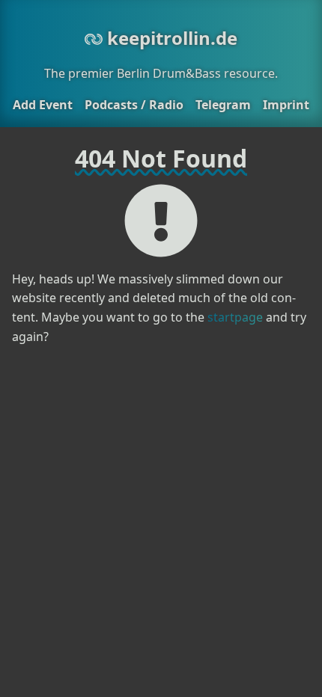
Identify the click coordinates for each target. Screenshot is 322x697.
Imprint (286, 104)
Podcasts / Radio (134, 104)
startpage (235, 317)
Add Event (43, 104)
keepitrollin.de (170, 37)
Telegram (223, 104)
